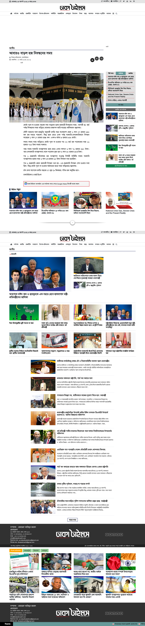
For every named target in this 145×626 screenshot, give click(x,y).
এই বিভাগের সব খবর (121, 166)
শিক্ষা (80, 13)
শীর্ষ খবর (110, 73)
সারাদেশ (35, 13)
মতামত (109, 13)
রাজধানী (13, 254)
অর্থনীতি (53, 13)
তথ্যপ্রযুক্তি (27, 550)
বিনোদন (74, 13)
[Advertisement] (72, 31)
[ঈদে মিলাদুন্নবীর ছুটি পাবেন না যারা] (112, 147)
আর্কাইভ (115, 1)
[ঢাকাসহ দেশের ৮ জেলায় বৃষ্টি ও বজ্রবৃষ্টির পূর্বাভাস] (112, 128)
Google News (62, 184)
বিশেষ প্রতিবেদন (44, 13)
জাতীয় (22, 13)
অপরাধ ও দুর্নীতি (100, 13)
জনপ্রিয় (131, 73)
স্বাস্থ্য (85, 13)
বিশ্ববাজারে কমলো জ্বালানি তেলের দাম (113, 624)
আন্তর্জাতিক (61, 13)
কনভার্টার (106, 1)
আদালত (90, 13)
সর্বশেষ (16, 13)
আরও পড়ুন (15, 189)
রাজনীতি (28, 13)
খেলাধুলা (68, 13)
